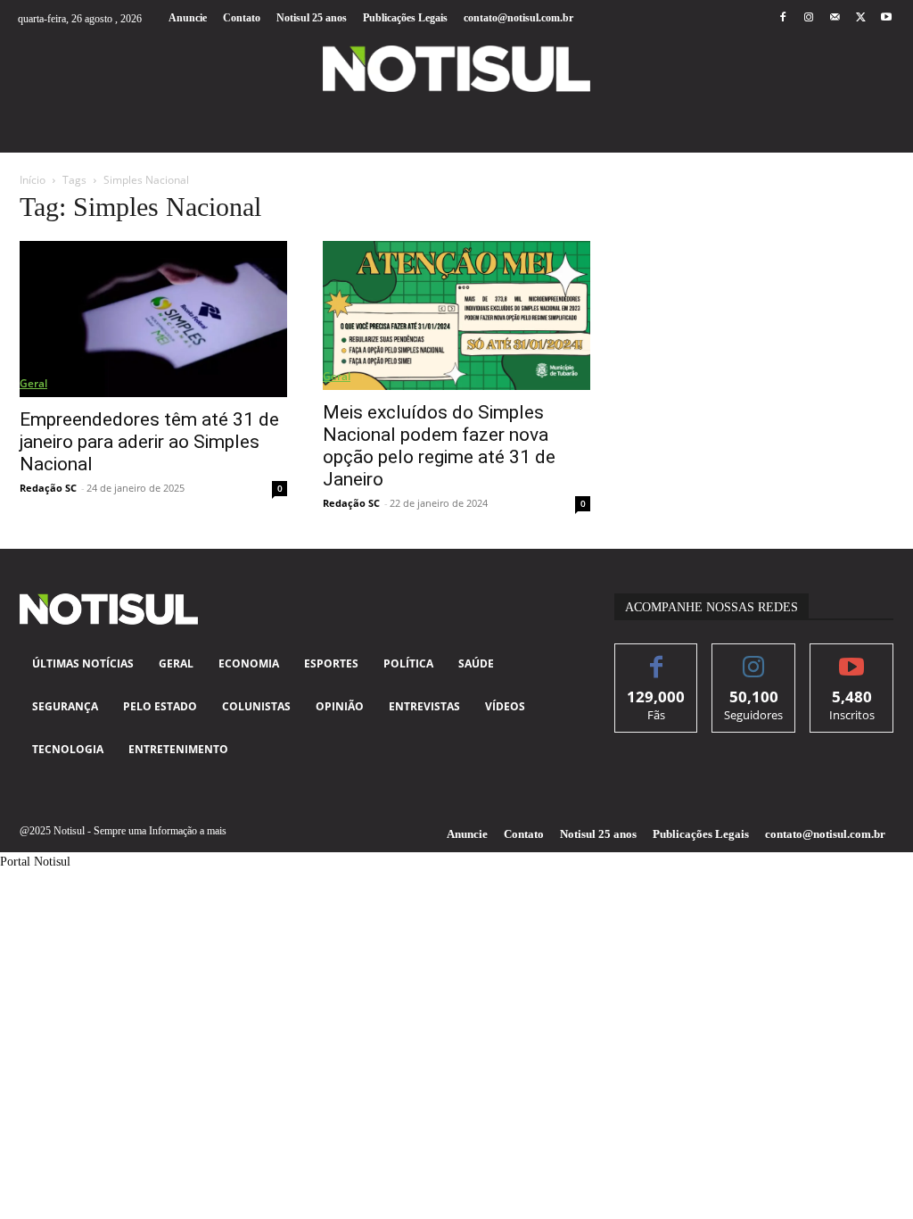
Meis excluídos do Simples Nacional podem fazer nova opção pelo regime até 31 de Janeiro (439, 446)
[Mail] (834, 18)
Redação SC (48, 487)
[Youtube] (886, 18)
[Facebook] (782, 18)
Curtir (656, 657)
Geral (33, 383)
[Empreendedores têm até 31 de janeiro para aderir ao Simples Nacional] (153, 319)
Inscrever (852, 657)
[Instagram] (808, 18)
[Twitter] (860, 18)
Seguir (753, 657)
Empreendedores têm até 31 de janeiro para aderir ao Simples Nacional (149, 442)
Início (32, 179)
